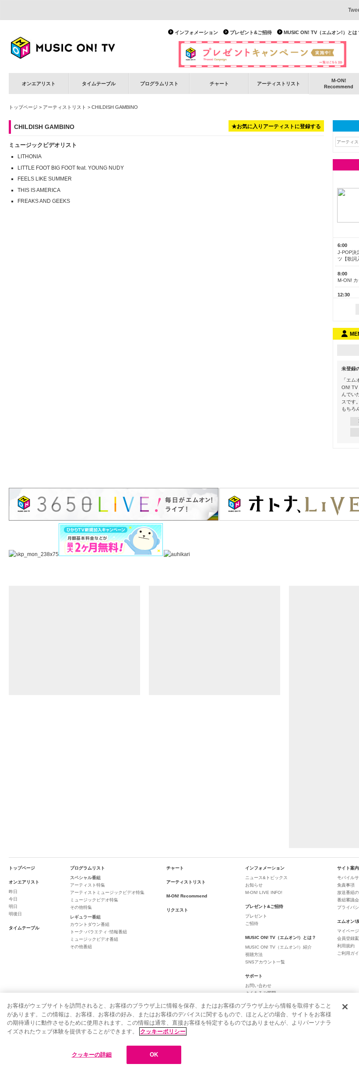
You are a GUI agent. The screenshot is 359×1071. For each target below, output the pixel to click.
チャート (219, 83)
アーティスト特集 (87, 885)
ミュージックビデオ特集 (94, 899)
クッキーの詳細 (92, 1054)
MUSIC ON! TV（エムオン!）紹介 (278, 947)
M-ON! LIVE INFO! (263, 892)
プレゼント (256, 916)
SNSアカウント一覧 (265, 962)
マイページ (348, 930)
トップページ (23, 107)
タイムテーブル (99, 83)
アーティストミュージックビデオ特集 (107, 892)
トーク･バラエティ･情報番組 (98, 931)
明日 (13, 906)
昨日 (13, 891)
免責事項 (346, 885)
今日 (13, 899)
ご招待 (251, 923)
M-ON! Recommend (186, 896)
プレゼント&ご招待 (251, 32)
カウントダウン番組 (89, 924)
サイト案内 (348, 868)
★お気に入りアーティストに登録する (276, 126)
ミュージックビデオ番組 (94, 939)
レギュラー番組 (85, 917)
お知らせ (254, 885)
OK (154, 1054)
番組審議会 (348, 899)
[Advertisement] (74, 640)
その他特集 (81, 907)
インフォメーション (196, 32)
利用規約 (346, 945)
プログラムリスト (159, 83)
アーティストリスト (278, 83)
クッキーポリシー (163, 1031)
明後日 (15, 913)
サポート (254, 976)
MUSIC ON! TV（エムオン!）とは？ (280, 937)
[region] (179, 1032)
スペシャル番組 (85, 877)
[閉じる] (345, 1006)
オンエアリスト (39, 83)
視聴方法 (254, 954)
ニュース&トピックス (266, 877)
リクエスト (177, 910)
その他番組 (81, 946)
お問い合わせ (258, 985)
